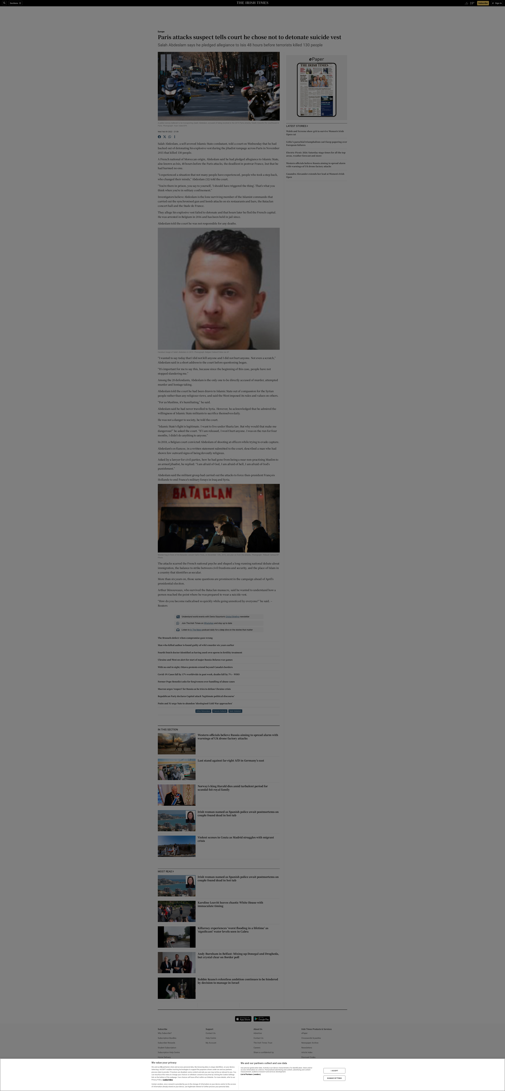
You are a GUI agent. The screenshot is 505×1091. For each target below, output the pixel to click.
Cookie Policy (168, 1080)
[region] (252, 1074)
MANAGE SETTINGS (334, 1078)
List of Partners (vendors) (251, 1074)
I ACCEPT (334, 1071)
